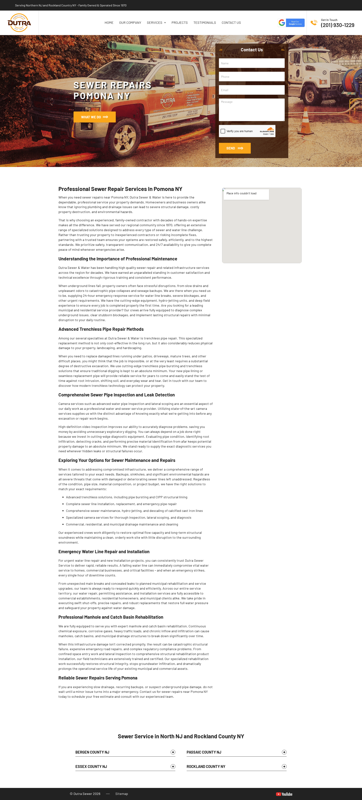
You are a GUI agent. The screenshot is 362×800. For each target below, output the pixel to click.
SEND (230, 148)
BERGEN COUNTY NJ (92, 752)
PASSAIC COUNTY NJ (204, 752)
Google (291, 23)
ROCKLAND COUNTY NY (206, 766)
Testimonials (204, 23)
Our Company (130, 23)
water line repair (87, 560)
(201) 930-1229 (337, 25)
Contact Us (231, 23)
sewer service (132, 408)
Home (109, 23)
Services (154, 23)
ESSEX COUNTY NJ (91, 766)
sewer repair (146, 267)
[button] (125, 753)
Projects (180, 23)
